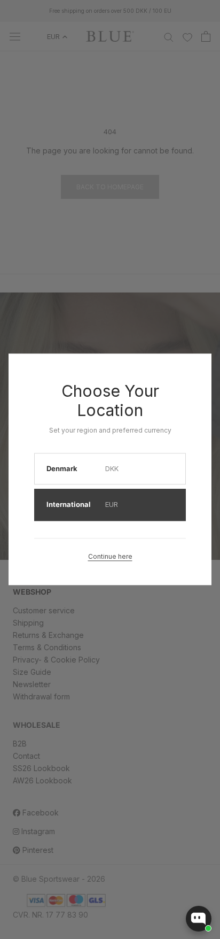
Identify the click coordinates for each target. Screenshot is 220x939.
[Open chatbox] (198, 919)
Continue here (110, 556)
